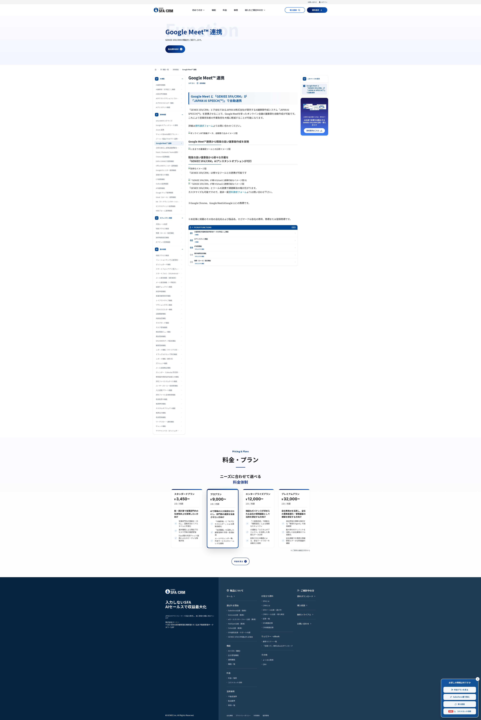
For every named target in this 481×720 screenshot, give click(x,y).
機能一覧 (166, 69)
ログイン (324, 2)
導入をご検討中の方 (254, 10)
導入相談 (461, 704)
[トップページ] (155, 69)
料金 (225, 10)
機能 (214, 10)
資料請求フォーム (204, 125)
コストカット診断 (460, 711)
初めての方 (197, 10)
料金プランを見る (461, 689)
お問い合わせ (312, 2)
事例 (236, 10)
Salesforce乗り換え (461, 697)
